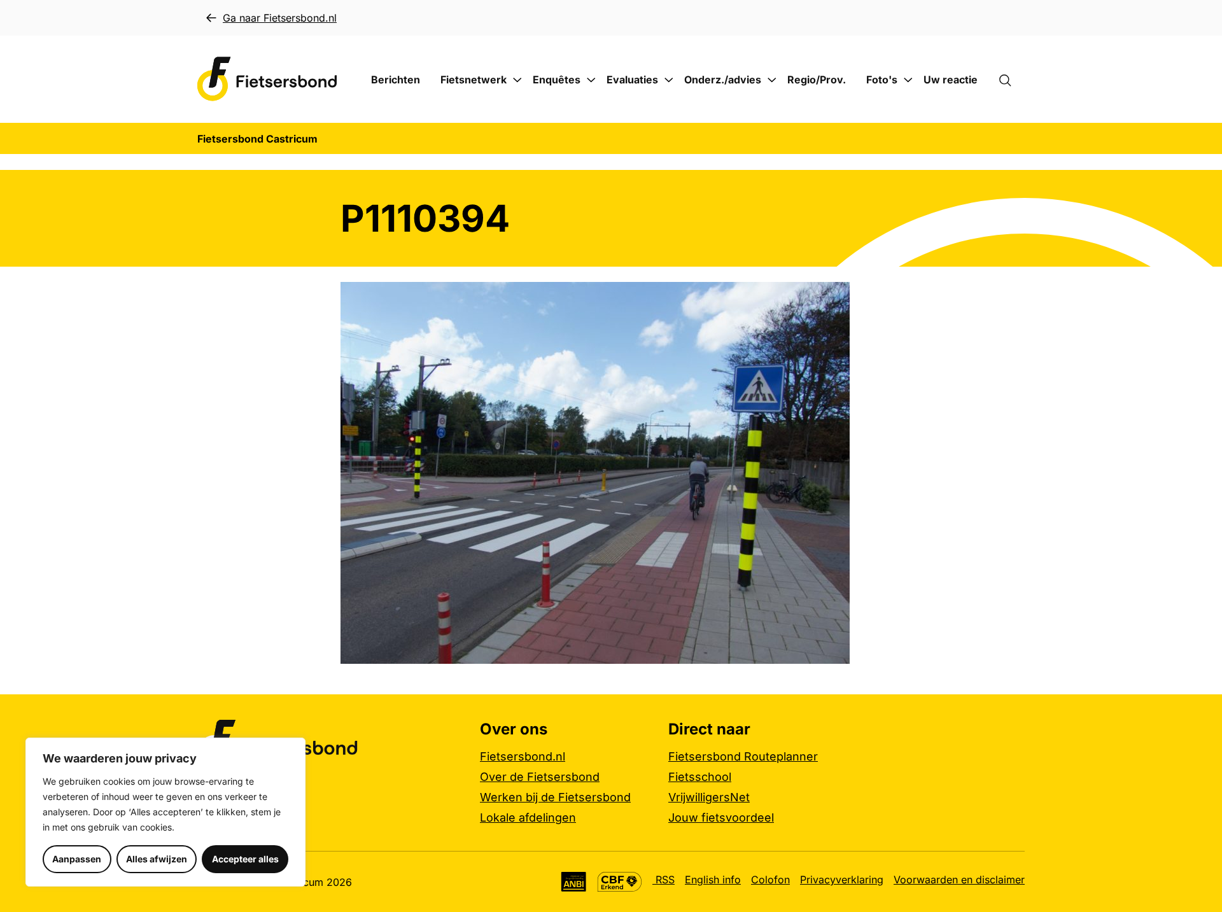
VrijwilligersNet (709, 797)
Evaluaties (632, 79)
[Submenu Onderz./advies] (772, 80)
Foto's (881, 79)
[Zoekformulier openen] (1011, 79)
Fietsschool (699, 776)
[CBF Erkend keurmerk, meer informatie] (619, 882)
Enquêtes (556, 79)
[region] (165, 812)
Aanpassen (76, 858)
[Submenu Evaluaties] (669, 80)
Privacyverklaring (841, 879)
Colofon (770, 879)
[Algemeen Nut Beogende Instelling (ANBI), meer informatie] (574, 882)
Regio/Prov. (816, 79)
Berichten (395, 79)
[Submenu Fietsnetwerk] (517, 80)
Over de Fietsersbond (540, 776)
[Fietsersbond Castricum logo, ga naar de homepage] (267, 79)
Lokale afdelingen (528, 817)
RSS (663, 879)
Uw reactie (951, 79)
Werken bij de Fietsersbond (555, 797)
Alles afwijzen (156, 858)
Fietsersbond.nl (522, 756)
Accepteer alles (245, 858)
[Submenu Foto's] (908, 80)
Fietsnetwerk (473, 79)
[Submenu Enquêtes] (591, 80)
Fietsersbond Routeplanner (743, 756)
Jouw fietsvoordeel (721, 817)
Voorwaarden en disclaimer (959, 879)
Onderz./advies (722, 79)
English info (713, 879)
